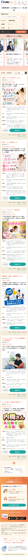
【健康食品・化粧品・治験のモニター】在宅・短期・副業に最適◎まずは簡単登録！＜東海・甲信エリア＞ (14, 284)
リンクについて (13, 538)
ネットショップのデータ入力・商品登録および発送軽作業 (13, 339)
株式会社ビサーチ (5, 144)
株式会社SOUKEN (5, 278)
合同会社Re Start (5, 342)
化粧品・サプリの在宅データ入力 (11, 78)
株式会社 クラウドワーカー (7, 212)
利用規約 (5, 538)
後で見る (6, 130)
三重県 (15, 4)
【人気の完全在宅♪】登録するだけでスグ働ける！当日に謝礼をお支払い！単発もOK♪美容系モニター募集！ (13, 218)
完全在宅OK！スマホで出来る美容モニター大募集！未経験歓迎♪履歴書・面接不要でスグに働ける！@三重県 (13, 150)
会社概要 (23, 540)
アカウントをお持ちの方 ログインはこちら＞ (14, 508)
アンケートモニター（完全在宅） (11, 210)
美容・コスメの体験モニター (10, 142)
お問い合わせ (7, 542)
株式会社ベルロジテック (7, 404)
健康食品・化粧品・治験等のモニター (12, 276)
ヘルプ (17, 540)
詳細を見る (17, 130)
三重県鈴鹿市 (19, 4)
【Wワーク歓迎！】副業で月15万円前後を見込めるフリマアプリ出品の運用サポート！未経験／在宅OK (14, 348)
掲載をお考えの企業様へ (18, 542)
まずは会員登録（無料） (14, 505)
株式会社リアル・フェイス (7, 79)
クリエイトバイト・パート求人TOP (7, 4)
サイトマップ (22, 538)
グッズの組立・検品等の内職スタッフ (12, 402)
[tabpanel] (14, 52)
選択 (24, 20)
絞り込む (24, 16)
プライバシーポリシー (8, 540)
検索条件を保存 (21, 31)
